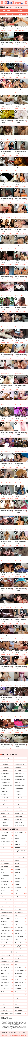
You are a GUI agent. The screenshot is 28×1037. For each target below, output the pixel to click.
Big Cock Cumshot (7, 841)
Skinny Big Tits (21, 946)
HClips (17, 371)
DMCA (16, 1035)
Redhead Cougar (7, 964)
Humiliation (7, 991)
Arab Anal (21, 872)
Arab (20, 436)
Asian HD (7, 909)
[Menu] (2, 2)
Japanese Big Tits (21, 903)
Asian (23, 30)
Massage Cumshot (19, 804)
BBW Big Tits (21, 844)
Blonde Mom (21, 1013)
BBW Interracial (7, 866)
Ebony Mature (7, 946)
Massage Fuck (18, 819)
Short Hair (21, 958)
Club (21, 875)
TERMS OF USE (4, 1035)
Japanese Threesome (7, 912)
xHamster (4, 28)
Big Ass (8, 108)
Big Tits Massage (19, 825)
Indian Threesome (19, 773)
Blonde (17, 124)
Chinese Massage (5, 782)
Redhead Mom (7, 942)
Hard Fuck (21, 896)
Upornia (17, 559)
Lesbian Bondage (21, 878)
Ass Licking (21, 863)
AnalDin (17, 44)
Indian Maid (4, 822)
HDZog (17, 169)
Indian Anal (17, 791)
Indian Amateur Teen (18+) (21, 779)
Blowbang (21, 869)
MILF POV (7, 933)
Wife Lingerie (21, 942)
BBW (21, 841)
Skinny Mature (21, 973)
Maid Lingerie (21, 887)
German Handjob (7, 893)
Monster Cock (7, 915)
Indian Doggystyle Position (21, 764)
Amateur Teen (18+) (7, 919)
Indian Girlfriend (5, 825)
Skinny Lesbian (21, 930)
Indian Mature (4, 764)
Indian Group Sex (19, 797)
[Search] (26, 2)
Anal (21, 964)
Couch (7, 958)
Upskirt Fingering (7, 955)
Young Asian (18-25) (21, 851)
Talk (21, 915)
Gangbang (21, 881)
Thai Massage (4, 791)
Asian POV (21, 1001)
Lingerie (24, 46)
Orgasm (24, 436)
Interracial (10, 592)
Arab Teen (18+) (7, 949)
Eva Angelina (4, 92)
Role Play (8, 451)
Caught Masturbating (7, 937)
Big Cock (22, 170)
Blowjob (3, 46)
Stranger (21, 998)
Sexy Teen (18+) (21, 927)
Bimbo (21, 939)
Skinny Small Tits (7, 930)
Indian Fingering (5, 758)
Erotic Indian (4, 776)
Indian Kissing (4, 810)
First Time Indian (5, 761)
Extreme (7, 854)
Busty (8, 46)
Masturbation (23, 124)
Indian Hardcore (5, 801)
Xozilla (3, 122)
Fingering (21, 514)
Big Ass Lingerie (21, 832)
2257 (19, 1035)
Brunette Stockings (21, 857)
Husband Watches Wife (7, 906)
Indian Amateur (18, 816)
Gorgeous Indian (19, 813)
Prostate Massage (19, 785)
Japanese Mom (21, 912)
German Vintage (21, 982)
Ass (26, 451)
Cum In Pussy (7, 985)
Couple (7, 1001)
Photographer (21, 909)
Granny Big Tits (7, 973)
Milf (22, 592)
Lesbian (7, 844)
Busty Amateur (7, 982)
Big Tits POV (7, 884)
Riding (7, 860)
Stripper (21, 952)
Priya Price (4, 592)
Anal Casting (7, 976)
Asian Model (21, 985)
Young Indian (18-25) (6, 785)
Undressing (7, 921)
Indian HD (3, 788)
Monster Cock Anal (21, 970)
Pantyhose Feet (21, 976)
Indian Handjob (18, 761)
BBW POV (21, 847)
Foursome (21, 838)
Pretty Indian (4, 804)
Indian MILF (4, 816)
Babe (3, 186)
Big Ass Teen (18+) (7, 900)
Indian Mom (18, 767)
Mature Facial (21, 949)
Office (21, 921)
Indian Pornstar (18, 810)
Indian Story (18, 794)
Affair (21, 1004)
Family (21, 835)
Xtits (3, 44)
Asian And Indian (5, 779)
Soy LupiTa (18, 30)
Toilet (21, 924)
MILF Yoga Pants (21, 936)
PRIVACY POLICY (11, 1035)
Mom (7, 857)
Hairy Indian (18, 770)
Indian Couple (4, 770)
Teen (21, 576)
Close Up (23, 61)
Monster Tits (7, 1010)
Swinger (21, 884)
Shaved (21, 918)
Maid (7, 998)
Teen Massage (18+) (6, 807)
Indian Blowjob (4, 794)
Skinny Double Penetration (7, 1014)
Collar (21, 995)
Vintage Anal (21, 991)
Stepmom (21, 961)
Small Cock (7, 924)
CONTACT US (23, 1035)
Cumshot (9, 30)
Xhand (3, 169)
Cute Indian (17, 782)
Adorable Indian (5, 813)
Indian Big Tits (18, 807)
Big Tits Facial (21, 967)
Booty (7, 872)
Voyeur (3, 451)
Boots (21, 906)
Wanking (7, 890)
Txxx (3, 106)
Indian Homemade (19, 801)
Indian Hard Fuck (5, 797)
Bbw (7, 217)
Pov (20, 46)
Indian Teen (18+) (19, 822)
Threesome (7, 835)
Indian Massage (19, 776)
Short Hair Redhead (7, 927)
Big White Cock (7, 903)
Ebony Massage (5, 819)
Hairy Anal (7, 970)
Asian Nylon (7, 979)
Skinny (7, 995)
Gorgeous (21, 866)
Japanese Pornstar (7, 875)
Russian (7, 838)
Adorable (21, 1007)
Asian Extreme (21, 1010)
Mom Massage (5, 767)
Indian (16, 758)
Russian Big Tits (7, 881)
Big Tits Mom (7, 832)
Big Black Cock (7, 863)
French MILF (21, 988)
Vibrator (7, 1004)
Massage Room (5, 773)
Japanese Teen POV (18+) (7, 961)
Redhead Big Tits (7, 887)
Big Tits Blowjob (7, 967)
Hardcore (8, 404)
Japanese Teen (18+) (7, 952)
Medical (7, 1007)
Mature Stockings (21, 955)
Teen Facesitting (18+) (7, 940)
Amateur (4, 30)
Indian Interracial (19, 788)
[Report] (12, 29)
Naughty (7, 878)
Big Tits (24, 233)
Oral (21, 893)
